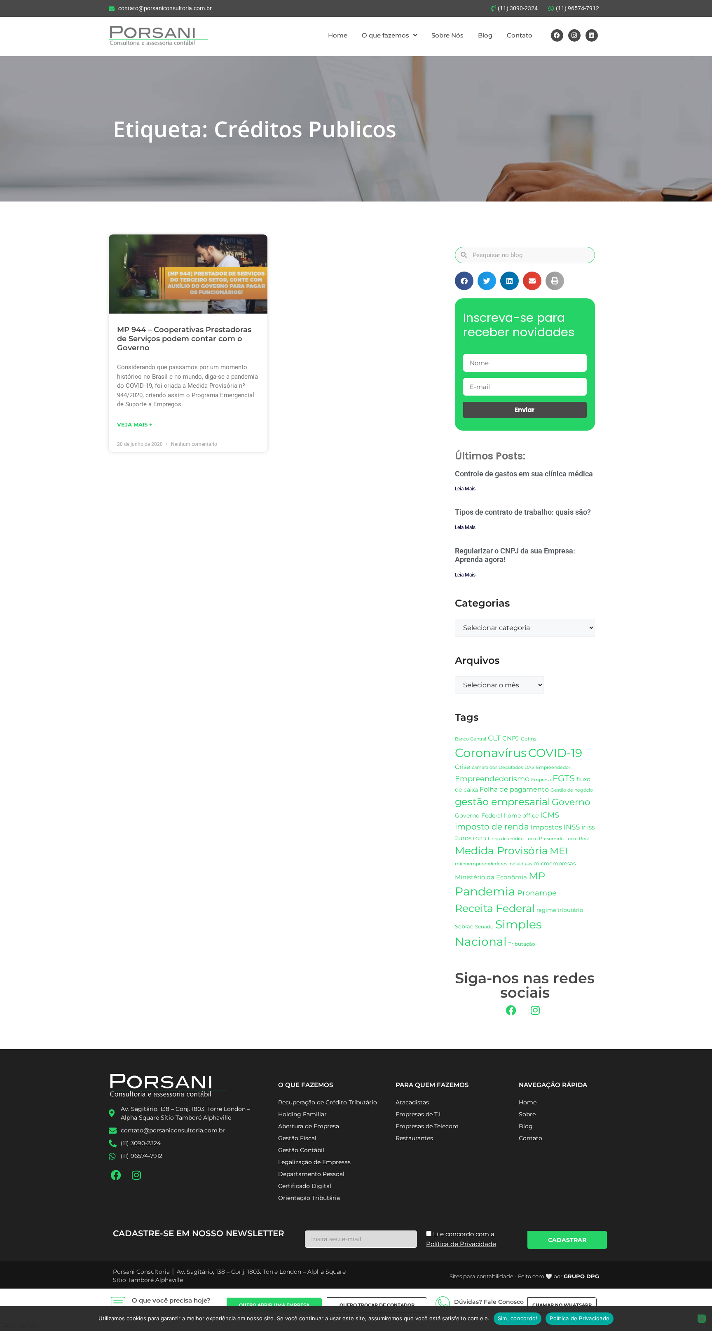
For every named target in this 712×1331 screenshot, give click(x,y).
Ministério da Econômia (491, 877)
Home (337, 35)
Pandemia (485, 891)
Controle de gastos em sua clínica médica (524, 473)
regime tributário (559, 910)
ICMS (549, 815)
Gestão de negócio (571, 790)
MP (537, 875)
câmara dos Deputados (497, 767)
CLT (494, 738)
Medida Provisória (501, 850)
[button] (464, 281)
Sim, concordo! (518, 1318)
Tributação (521, 944)
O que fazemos (385, 35)
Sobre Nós (447, 35)
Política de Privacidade (579, 1318)
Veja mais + (134, 424)
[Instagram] (574, 35)
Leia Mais (465, 489)
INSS (572, 827)
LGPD (479, 838)
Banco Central (470, 739)
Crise (462, 767)
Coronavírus (491, 752)
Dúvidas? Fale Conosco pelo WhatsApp (489, 1305)
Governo (571, 802)
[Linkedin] (592, 35)
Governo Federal (478, 815)
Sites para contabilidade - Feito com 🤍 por (524, 1276)
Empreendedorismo (492, 778)
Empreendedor (553, 767)
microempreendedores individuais (493, 864)
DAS (529, 767)
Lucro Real (577, 838)
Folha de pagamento (514, 789)
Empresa (541, 780)
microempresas (555, 863)
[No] (702, 1319)
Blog (485, 35)
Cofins (528, 739)
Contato (519, 35)
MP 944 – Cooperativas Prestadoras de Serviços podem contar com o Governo (184, 338)
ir (583, 827)
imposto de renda (492, 826)
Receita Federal (495, 908)
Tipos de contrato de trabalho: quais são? (523, 512)
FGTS (564, 778)
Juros (463, 838)
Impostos (546, 827)
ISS (591, 828)
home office (521, 815)
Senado (484, 927)
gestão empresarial (502, 802)
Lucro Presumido (544, 838)
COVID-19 (555, 753)
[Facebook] (557, 35)
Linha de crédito (506, 838)
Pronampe (537, 892)
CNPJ (510, 738)
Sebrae (464, 926)
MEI (559, 851)
